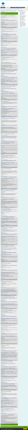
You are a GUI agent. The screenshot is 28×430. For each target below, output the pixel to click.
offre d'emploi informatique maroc (6, 197)
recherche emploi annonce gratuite (22, 14)
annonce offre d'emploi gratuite (13, 34)
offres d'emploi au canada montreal (5, 55)
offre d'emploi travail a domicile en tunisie (12, 207)
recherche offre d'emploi (14, 41)
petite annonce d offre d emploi (3, 63)
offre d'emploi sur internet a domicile (22, 26)
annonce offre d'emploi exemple (12, 141)
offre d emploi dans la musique (5, 360)
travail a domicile (17, 7)
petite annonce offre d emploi (9, 63)
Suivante (6, 424)
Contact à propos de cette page (20, 426)
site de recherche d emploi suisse (14, 333)
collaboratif (2, 7)
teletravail (12, 7)
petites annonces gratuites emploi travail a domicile (7, 270)
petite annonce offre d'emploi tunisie (6, 350)
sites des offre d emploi (9, 70)
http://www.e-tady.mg (4, 269)
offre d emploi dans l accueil (7, 34)
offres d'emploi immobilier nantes (6, 92)
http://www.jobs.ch (3, 278)
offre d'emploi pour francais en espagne (7, 301)
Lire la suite (2, 18)
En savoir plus (13, 429)
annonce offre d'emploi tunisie (11, 350)
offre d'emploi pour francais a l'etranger (7, 397)
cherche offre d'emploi (12, 153)
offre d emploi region (14, 167)
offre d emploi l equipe (6, 160)
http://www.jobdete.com (4, 152)
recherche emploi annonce (22, 21)
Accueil (1, 426)
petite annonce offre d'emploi (8, 308)
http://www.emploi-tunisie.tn (4, 206)
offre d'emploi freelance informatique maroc (12, 197)
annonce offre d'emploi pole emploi (7, 188)
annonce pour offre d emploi (13, 27)
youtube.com (3, 105)
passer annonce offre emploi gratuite (22, 20)
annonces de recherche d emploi (23, 15)
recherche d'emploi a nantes (14, 77)
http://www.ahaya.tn (4, 365)
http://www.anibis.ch (4, 140)
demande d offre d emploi (9, 167)
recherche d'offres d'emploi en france (7, 295)
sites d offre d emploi (14, 70)
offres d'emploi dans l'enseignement (7, 225)
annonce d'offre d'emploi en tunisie (6, 207)
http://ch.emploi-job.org (4, 115)
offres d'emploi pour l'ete (11, 160)
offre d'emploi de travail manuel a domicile (13, 106)
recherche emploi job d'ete (6, 279)
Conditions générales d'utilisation (9, 426)
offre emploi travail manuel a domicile (6, 106)
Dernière (8, 424)
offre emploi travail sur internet (23, 19)
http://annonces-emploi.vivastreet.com (5, 76)
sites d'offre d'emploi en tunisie (5, 414)
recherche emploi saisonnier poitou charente (7, 84)
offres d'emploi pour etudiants (6, 153)
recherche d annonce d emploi (23, 16)
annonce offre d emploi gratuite (4, 41)
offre (7, 7)
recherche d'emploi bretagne (12, 20)
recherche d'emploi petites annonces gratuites (8, 125)
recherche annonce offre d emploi (7, 69)
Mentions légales (4, 426)
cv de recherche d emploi (6, 99)
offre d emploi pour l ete (11, 376)
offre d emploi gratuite (8, 234)
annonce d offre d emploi (7, 27)
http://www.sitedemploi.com (4, 40)
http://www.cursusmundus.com (4, 159)
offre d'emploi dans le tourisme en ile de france (13, 301)
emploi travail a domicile (22, 7)
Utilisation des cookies (15, 426)
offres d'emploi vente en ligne (23, 23)
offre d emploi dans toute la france (6, 398)
